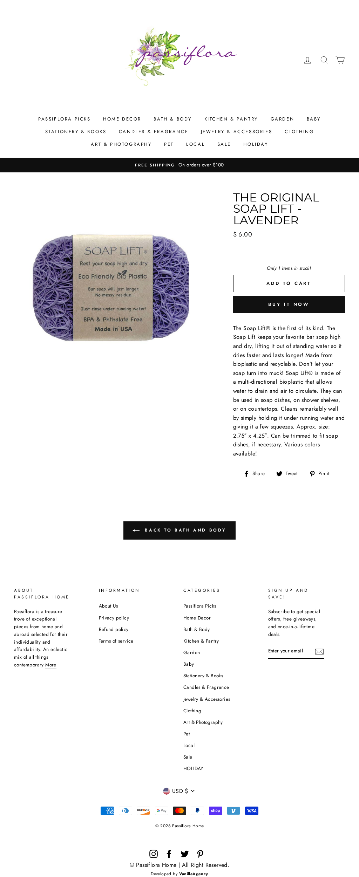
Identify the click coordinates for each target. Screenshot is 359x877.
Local (195, 144)
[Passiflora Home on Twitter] (185, 854)
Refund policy (114, 629)
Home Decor (122, 119)
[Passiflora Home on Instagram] (153, 854)
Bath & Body (173, 119)
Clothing (299, 131)
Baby (314, 119)
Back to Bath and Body (184, 530)
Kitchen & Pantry (231, 119)
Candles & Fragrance (153, 131)
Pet (169, 144)
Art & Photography (121, 144)
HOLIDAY (255, 144)
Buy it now (289, 304)
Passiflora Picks (64, 119)
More (50, 664)
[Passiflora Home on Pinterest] (200, 854)
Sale (224, 144)
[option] (179, 165)
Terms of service (116, 640)
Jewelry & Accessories (236, 131)
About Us (108, 605)
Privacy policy (114, 617)
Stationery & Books (76, 131)
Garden (282, 119)
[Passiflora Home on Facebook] (169, 854)
